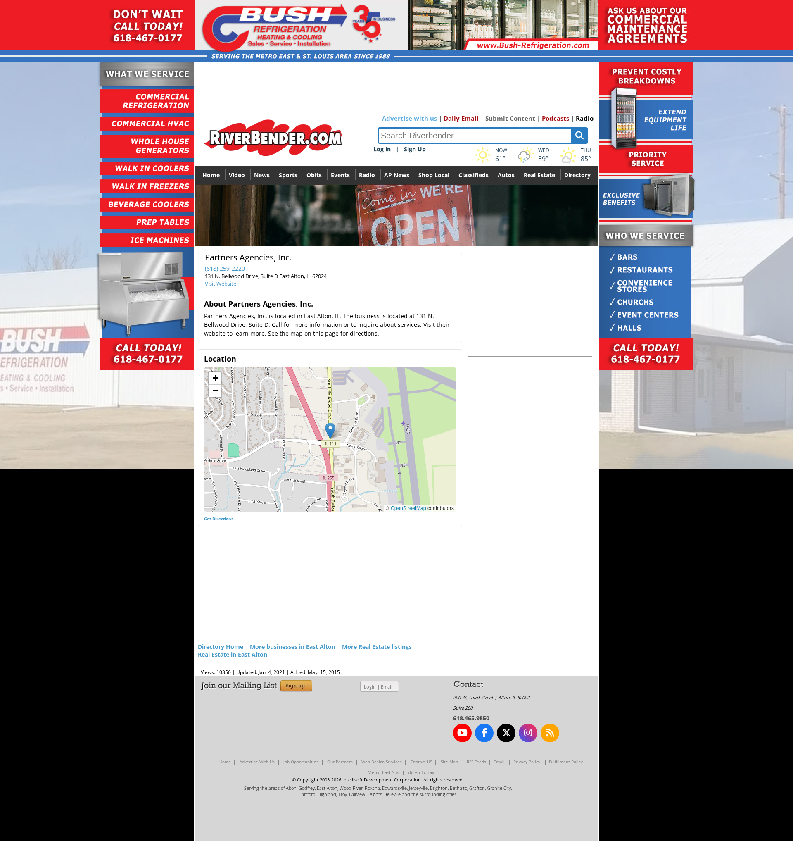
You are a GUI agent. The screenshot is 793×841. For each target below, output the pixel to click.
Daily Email (461, 118)
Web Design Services (381, 762)
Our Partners (340, 762)
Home (211, 175)
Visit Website (220, 283)
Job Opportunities (300, 762)
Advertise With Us (257, 762)
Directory (577, 175)
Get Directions (218, 519)
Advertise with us (409, 118)
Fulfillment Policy (566, 762)
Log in (382, 149)
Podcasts (555, 118)
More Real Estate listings (377, 646)
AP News (396, 175)
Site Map (449, 762)
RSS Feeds (476, 762)
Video (237, 175)
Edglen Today (420, 772)
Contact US (421, 762)
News (262, 175)
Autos (506, 175)
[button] (330, 430)
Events (340, 175)
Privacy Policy (526, 762)
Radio (585, 118)
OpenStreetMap (408, 507)
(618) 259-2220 (225, 268)
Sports (288, 175)
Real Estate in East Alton (232, 654)
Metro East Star (384, 772)
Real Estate (539, 175)
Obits (314, 175)
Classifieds (473, 175)
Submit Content (510, 118)
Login (370, 687)
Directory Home (220, 646)
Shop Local (433, 175)
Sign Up (415, 149)
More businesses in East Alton (292, 646)
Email (386, 687)
